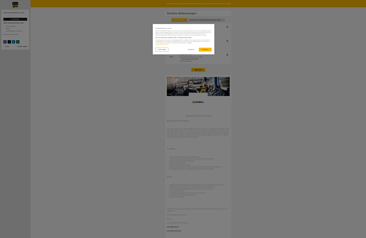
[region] (184, 39)
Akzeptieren (205, 49)
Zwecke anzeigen (162, 49)
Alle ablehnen (191, 49)
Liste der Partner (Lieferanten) (162, 44)
